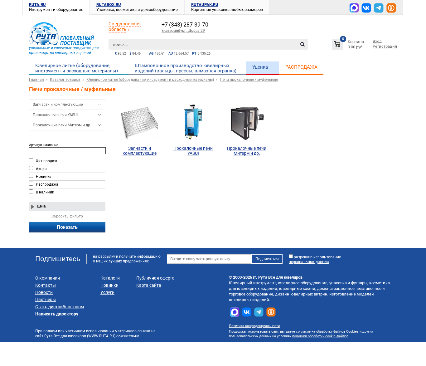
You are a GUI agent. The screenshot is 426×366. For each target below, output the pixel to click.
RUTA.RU (37, 4)
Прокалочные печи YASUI (55, 115)
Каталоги (110, 278)
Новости (44, 292)
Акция (41, 169)
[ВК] (366, 8)
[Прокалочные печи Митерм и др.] (246, 122)
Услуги (107, 292)
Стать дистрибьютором (59, 306)
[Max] (354, 7)
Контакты (45, 285)
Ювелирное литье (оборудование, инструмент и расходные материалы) (76, 68)
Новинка (43, 176)
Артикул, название (43, 145)
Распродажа (47, 184)
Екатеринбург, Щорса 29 (183, 30)
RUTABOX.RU (108, 4)
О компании (47, 278)
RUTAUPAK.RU (204, 4)
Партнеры (45, 299)
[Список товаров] (349, 45)
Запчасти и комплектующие (58, 104)
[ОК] (391, 8)
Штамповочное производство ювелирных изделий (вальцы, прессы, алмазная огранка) (185, 68)
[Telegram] (379, 8)
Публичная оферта (155, 278)
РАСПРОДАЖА (301, 67)
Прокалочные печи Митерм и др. (62, 125)
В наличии (45, 192)
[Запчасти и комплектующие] (139, 122)
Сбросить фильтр (67, 216)
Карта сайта (148, 285)
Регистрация (385, 46)
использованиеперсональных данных (315, 259)
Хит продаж (46, 161)
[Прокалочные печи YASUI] (193, 122)
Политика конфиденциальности (254, 326)
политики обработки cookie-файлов (320, 336)
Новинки (109, 285)
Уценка (260, 67)
